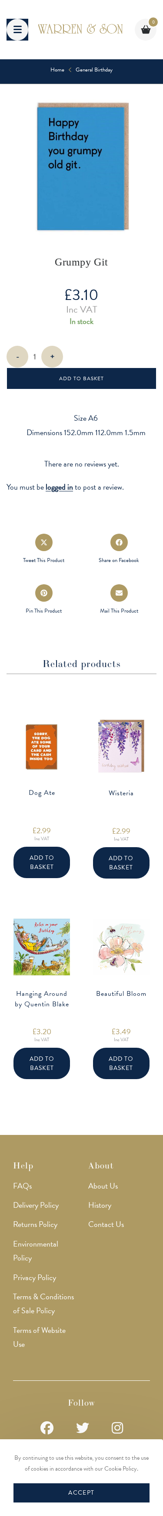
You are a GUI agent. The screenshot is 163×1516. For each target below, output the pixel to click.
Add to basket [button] (42, 862)
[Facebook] (46, 1429)
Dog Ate (42, 792)
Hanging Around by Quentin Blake (42, 998)
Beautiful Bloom (121, 993)
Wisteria (121, 793)
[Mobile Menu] (17, 30)
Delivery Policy (36, 1205)
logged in (59, 487)
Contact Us (106, 1224)
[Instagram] (117, 1429)
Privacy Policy (34, 1277)
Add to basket (81, 378)
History (99, 1205)
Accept (81, 1492)
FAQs (22, 1186)
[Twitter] (82, 1429)
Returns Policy (35, 1224)
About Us (103, 1186)
